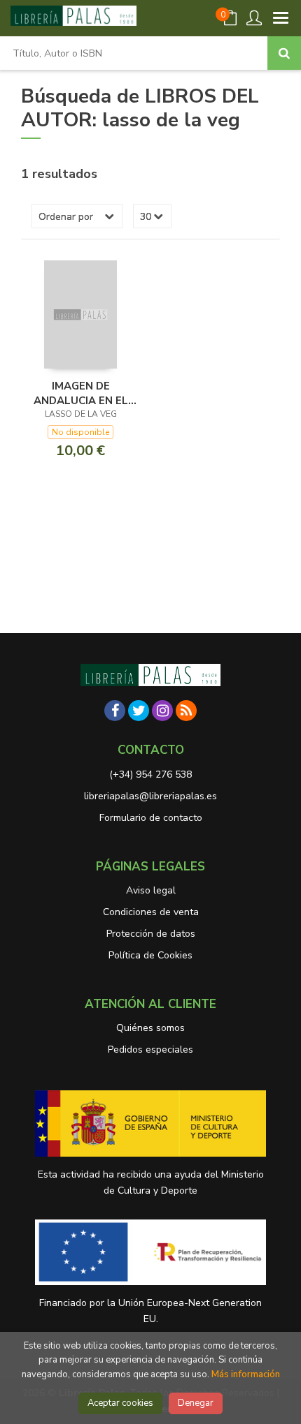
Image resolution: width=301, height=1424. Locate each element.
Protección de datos (150, 933)
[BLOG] (186, 710)
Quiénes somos (150, 1027)
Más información (245, 1374)
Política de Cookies (150, 955)
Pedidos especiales (150, 1049)
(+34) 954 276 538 (150, 774)
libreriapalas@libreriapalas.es (150, 796)
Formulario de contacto (150, 817)
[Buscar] (284, 53)
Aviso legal (151, 890)
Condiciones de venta (151, 912)
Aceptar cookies (120, 1403)
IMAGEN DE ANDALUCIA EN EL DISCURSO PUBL (81, 393)
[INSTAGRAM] (162, 710)
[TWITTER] (138, 710)
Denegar (196, 1403)
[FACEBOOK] (114, 710)
